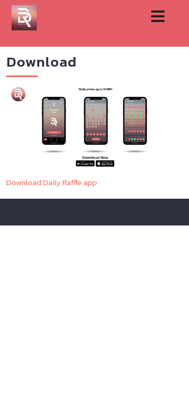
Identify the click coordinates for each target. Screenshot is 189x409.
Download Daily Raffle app (51, 182)
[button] (154, 16)
